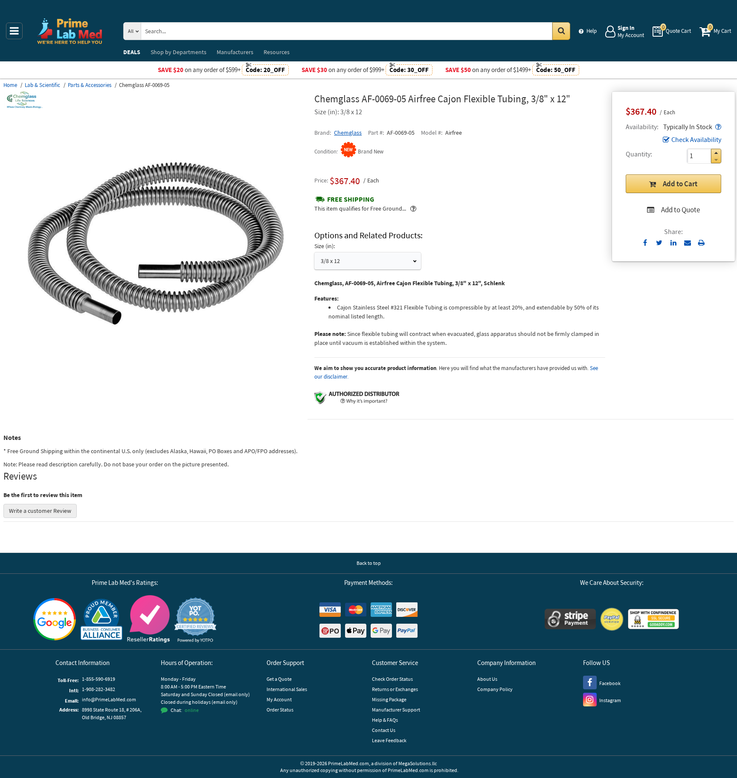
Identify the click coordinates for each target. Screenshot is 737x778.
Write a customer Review (40, 511)
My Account (279, 699)
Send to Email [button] (687, 243)
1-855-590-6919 (98, 679)
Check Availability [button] (696, 139)
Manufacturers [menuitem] (235, 52)
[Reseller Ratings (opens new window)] (148, 620)
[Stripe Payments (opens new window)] (570, 620)
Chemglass (348, 132)
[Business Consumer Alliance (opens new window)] (101, 620)
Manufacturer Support (396, 709)
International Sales (287, 689)
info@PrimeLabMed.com (109, 699)
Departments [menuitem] (178, 52)
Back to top (369, 563)
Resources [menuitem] (277, 52)
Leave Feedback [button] (389, 740)
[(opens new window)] (155, 381)
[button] (717, 126)
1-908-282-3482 (98, 689)
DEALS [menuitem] (131, 52)
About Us (487, 679)
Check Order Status (392, 679)
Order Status (280, 709)
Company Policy (495, 689)
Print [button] (701, 242)
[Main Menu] (14, 31)
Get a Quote (279, 679)
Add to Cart (680, 183)
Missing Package (389, 699)
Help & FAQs (385, 720)
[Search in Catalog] (561, 31)
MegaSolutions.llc (417, 763)
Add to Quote (680, 209)
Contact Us (383, 730)
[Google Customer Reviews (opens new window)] (54, 620)
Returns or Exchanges (395, 689)
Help (591, 31)
